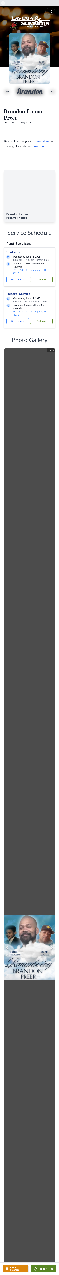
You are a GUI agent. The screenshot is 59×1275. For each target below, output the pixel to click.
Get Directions (17, 279)
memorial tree (42, 141)
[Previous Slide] (7, 947)
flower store (39, 146)
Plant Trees (41, 279)
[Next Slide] (51, 947)
